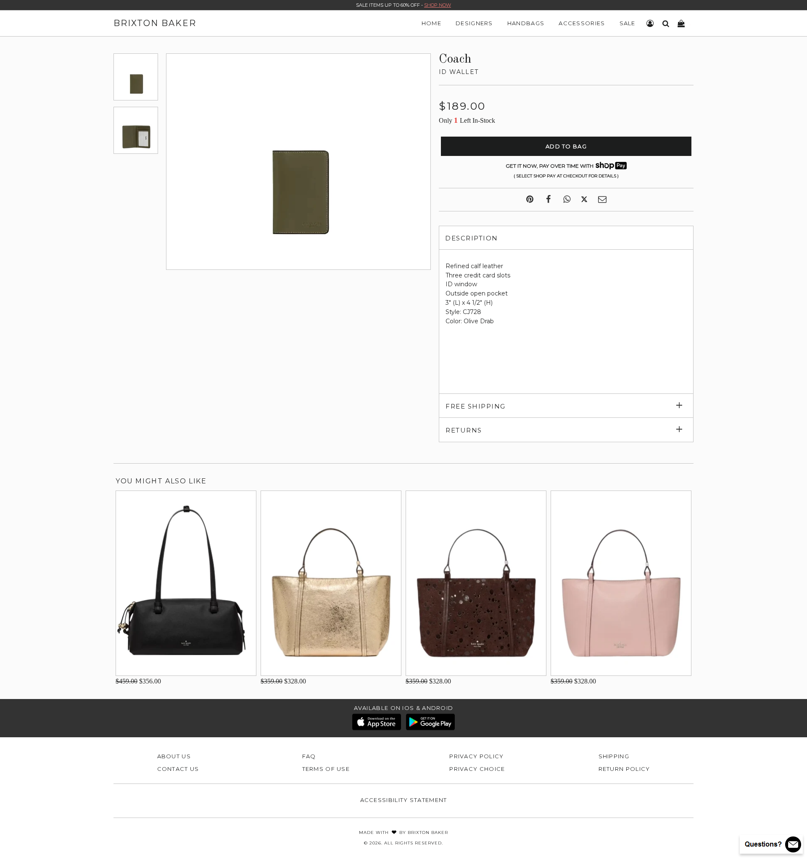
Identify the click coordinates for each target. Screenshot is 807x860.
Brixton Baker (154, 23)
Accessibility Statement (403, 800)
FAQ (309, 756)
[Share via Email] (602, 199)
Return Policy (624, 768)
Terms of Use (326, 768)
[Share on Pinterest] (530, 199)
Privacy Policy (476, 756)
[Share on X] (584, 199)
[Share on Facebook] (548, 199)
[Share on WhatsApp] (567, 199)
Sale (628, 23)
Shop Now (437, 5)
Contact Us (178, 768)
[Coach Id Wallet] (136, 77)
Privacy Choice (477, 768)
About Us (174, 756)
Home (431, 23)
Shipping (614, 756)
